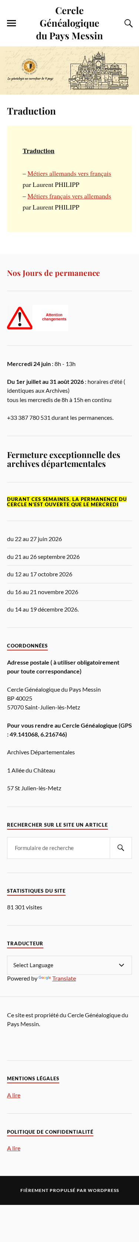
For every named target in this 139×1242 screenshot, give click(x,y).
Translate (64, 978)
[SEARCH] (121, 848)
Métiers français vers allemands (69, 195)
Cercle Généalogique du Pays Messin (69, 23)
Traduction (31, 110)
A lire (13, 1094)
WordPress (103, 1190)
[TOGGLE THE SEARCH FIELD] (127, 23)
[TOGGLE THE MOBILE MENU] (11, 23)
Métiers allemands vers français (69, 173)
